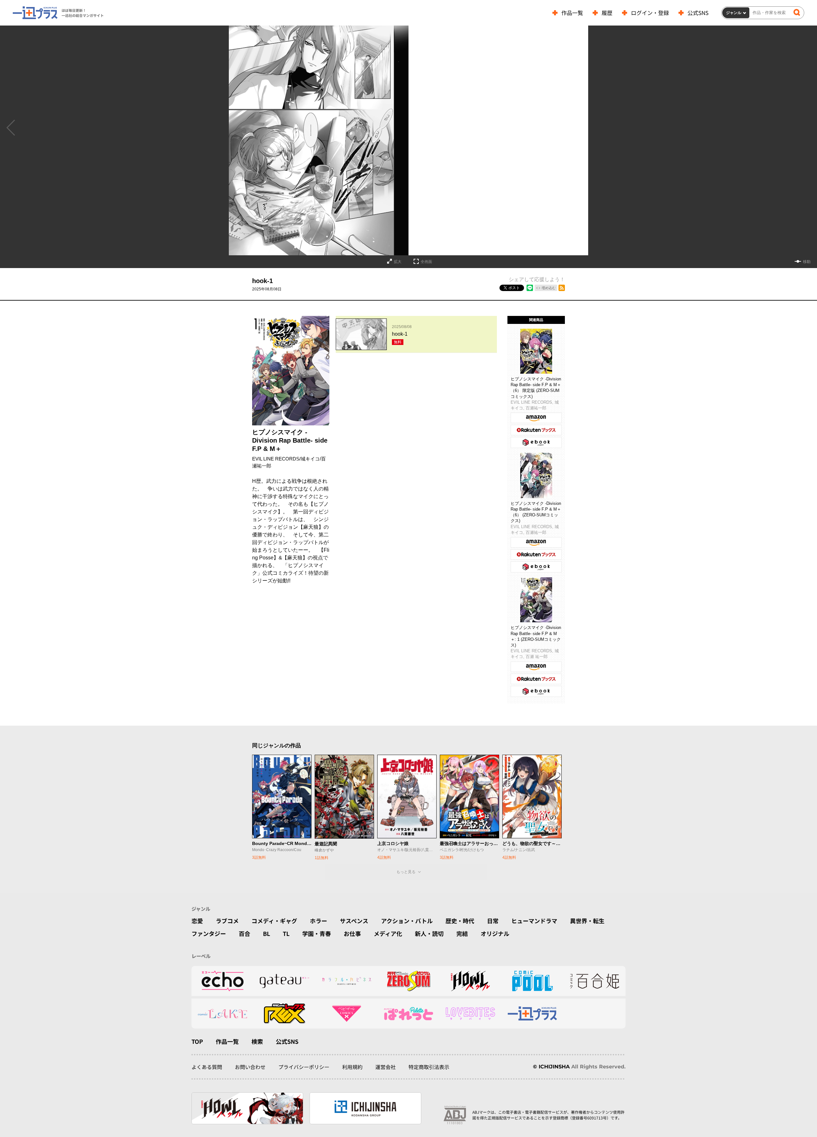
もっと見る (406, 872)
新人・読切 (429, 933)
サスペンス (354, 920)
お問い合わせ (250, 1067)
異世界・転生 (587, 920)
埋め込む (549, 288)
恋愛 (197, 920)
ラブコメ (227, 920)
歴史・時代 (460, 920)
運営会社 (385, 1067)
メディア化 (388, 933)
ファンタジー (208, 933)
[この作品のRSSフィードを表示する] (561, 288)
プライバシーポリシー (303, 1067)
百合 (244, 933)
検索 (257, 1041)
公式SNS (697, 13)
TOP (197, 1041)
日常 (492, 920)
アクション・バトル (407, 920)
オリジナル (495, 933)
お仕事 (352, 933)
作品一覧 (572, 13)
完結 (462, 933)
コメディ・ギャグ (274, 920)
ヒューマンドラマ (534, 920)
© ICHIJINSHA (551, 1067)
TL (286, 933)
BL (266, 933)
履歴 (607, 13)
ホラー (318, 920)
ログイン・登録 (650, 13)
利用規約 (352, 1067)
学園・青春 (316, 933)
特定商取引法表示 (428, 1067)
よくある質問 (206, 1067)
